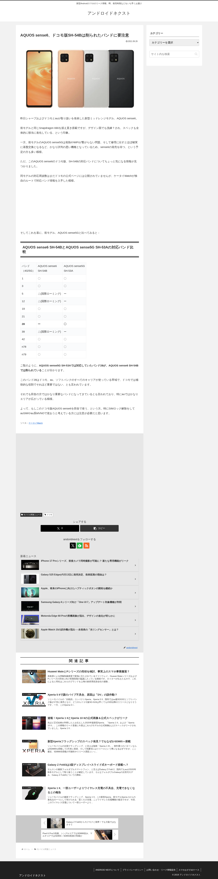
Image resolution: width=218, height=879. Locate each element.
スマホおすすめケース (189, 870)
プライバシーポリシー (132, 870)
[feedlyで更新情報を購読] (80, 546)
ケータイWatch (36, 423)
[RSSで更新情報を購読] (86, 546)
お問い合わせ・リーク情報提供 (160, 870)
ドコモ (49, 515)
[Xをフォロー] (73, 546)
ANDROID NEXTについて (107, 870)
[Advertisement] (79, 208)
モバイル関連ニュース (32, 515)
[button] (99, 528)
